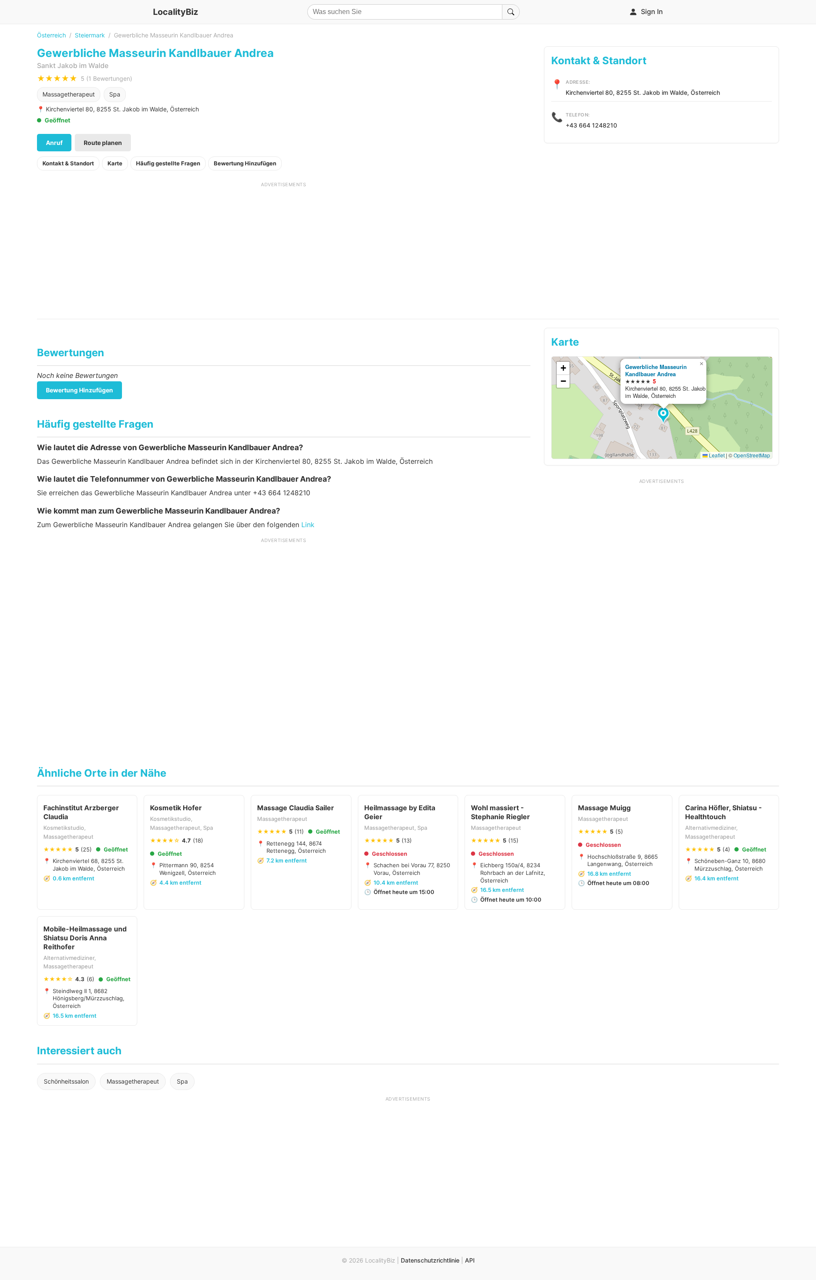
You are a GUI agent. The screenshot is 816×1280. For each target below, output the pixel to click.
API (470, 1260)
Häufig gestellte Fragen (168, 163)
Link (307, 524)
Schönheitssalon (66, 1081)
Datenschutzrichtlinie (430, 1260)
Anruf (54, 142)
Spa (114, 94)
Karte (115, 163)
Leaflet (716, 455)
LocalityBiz (175, 12)
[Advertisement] (283, 247)
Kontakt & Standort (68, 163)
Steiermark (90, 35)
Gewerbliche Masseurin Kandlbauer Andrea (656, 370)
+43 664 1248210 (591, 125)
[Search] (511, 12)
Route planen (103, 142)
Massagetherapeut (68, 94)
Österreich (51, 35)
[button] (664, 416)
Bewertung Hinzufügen (245, 163)
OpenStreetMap (752, 455)
